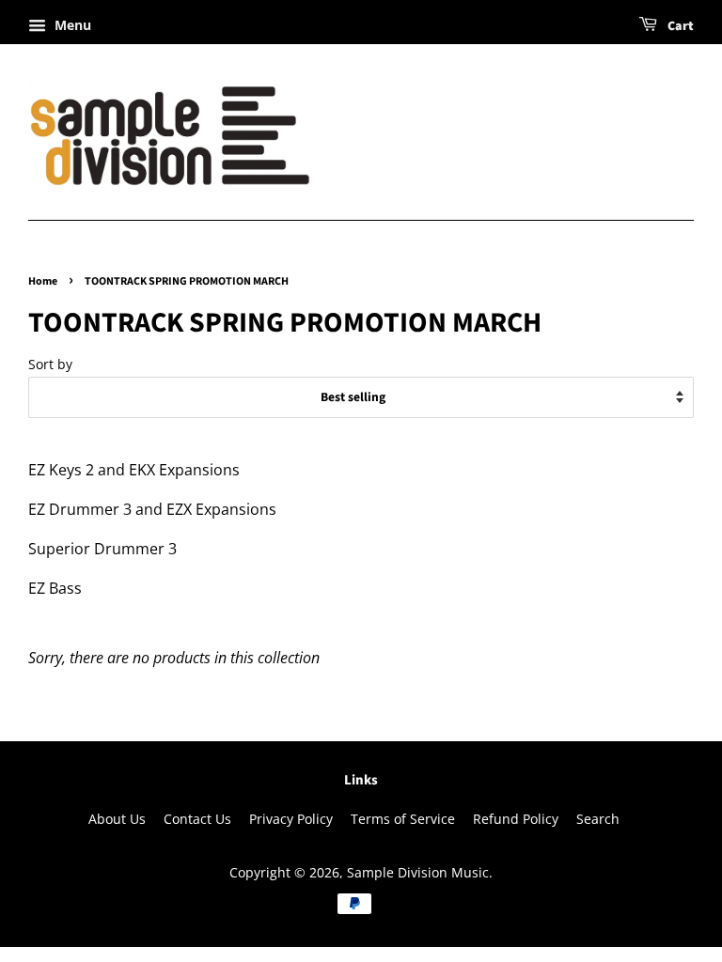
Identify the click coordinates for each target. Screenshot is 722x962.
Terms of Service (403, 819)
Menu (71, 25)
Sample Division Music (418, 872)
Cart (679, 26)
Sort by (50, 364)
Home (42, 281)
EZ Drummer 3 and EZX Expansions (152, 509)
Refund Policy (515, 819)
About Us (117, 819)
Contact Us (197, 819)
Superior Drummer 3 (102, 548)
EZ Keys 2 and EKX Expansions (134, 469)
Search (598, 819)
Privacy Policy (291, 819)
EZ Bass (57, 588)
